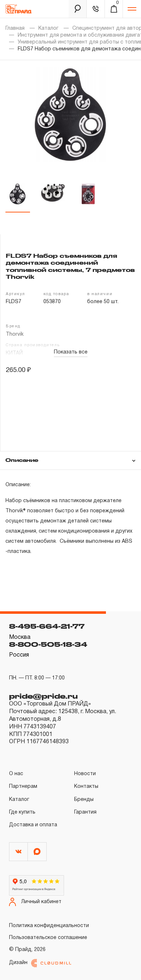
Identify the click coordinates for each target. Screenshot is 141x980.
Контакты (86, 786)
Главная (15, 28)
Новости (85, 774)
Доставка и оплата (33, 825)
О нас (16, 774)
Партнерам (23, 786)
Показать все (70, 352)
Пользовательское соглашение (48, 937)
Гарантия (85, 812)
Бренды (84, 799)
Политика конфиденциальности (49, 925)
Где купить (22, 812)
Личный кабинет (41, 902)
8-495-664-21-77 (47, 626)
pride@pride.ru (43, 696)
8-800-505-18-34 (48, 644)
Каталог (48, 28)
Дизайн (18, 962)
